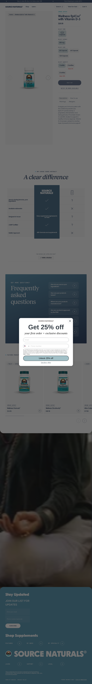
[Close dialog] (70, 321)
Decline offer (46, 363)
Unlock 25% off (46, 358)
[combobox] (26, 346)
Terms (28, 354)
